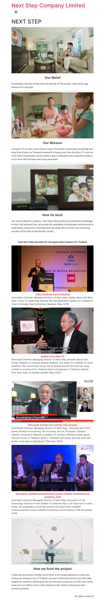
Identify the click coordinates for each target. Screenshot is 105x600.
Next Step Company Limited (48, 5)
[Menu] (16, 12)
